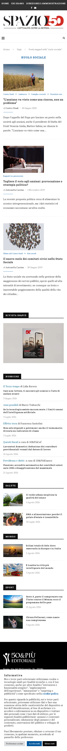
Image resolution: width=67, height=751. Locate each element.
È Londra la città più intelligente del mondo (39, 566)
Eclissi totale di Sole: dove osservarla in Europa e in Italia (43, 547)
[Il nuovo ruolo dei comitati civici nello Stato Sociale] (23, 236)
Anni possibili (10, 404)
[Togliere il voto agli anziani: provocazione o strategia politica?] (23, 159)
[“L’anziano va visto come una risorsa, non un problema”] (23, 77)
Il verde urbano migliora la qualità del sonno (41, 496)
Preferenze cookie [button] (14, 743)
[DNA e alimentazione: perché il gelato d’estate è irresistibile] (13, 519)
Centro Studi (8, 94)
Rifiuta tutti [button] (50, 743)
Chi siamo (17, 3)
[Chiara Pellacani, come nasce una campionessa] (13, 622)
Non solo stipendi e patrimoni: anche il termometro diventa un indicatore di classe (32, 429)
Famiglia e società (38, 94)
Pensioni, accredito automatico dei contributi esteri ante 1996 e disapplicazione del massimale (33, 466)
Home (5, 3)
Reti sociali (31, 254)
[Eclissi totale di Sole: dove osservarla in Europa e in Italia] (13, 550)
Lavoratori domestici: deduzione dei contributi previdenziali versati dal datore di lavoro (30, 448)
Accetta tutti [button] (34, 743)
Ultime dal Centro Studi (13, 254)
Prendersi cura (56, 94)
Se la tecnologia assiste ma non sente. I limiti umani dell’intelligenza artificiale (33, 411)
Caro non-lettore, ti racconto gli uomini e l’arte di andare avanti (31, 392)
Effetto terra (10, 423)
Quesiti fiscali (10, 442)
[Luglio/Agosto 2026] (33, 343)
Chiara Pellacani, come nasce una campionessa (43, 619)
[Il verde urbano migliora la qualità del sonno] (13, 499)
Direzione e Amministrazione (46, 3)
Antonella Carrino (15, 189)
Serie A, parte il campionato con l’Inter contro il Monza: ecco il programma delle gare (44, 599)
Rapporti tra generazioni (13, 176)
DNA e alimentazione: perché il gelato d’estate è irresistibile (44, 516)
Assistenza (22, 94)
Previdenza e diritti (13, 460)
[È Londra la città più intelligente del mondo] (13, 570)
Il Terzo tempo (11, 386)
